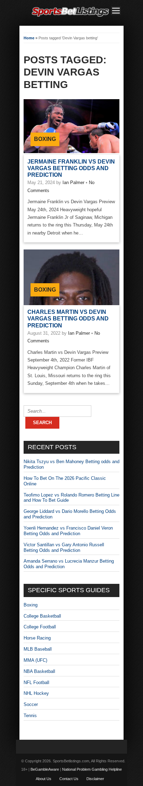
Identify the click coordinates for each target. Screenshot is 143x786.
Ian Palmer (73, 182)
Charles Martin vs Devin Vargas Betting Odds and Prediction (68, 318)
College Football (40, 626)
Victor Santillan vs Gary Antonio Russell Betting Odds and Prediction (64, 547)
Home (29, 38)
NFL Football (36, 682)
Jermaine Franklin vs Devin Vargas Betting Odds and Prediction (71, 168)
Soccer (31, 704)
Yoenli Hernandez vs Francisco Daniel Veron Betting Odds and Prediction (68, 530)
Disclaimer (95, 779)
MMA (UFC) (35, 660)
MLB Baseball (38, 649)
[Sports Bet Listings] (70, 17)
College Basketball (42, 616)
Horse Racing (37, 638)
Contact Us (68, 779)
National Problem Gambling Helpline (92, 769)
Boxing (45, 139)
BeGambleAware (45, 769)
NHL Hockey (36, 693)
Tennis (30, 715)
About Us (43, 779)
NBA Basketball (39, 671)
